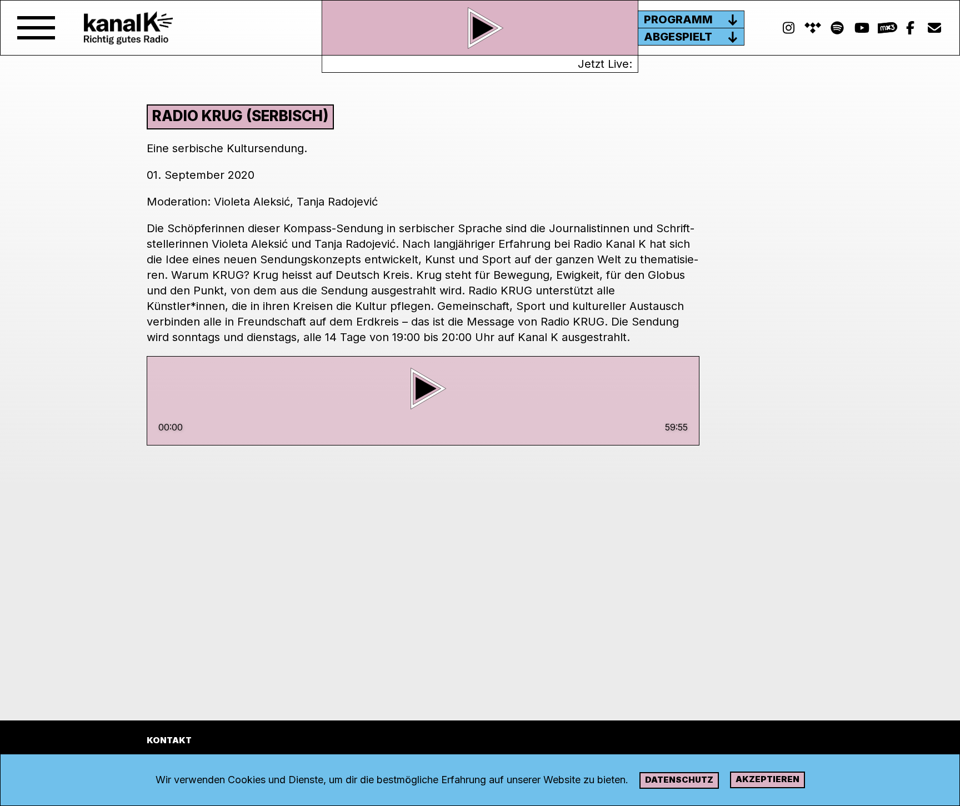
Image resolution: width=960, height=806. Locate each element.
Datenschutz (679, 779)
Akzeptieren (767, 779)
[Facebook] (910, 28)
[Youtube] (861, 28)
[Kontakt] (934, 28)
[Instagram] (788, 28)
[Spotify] (812, 28)
